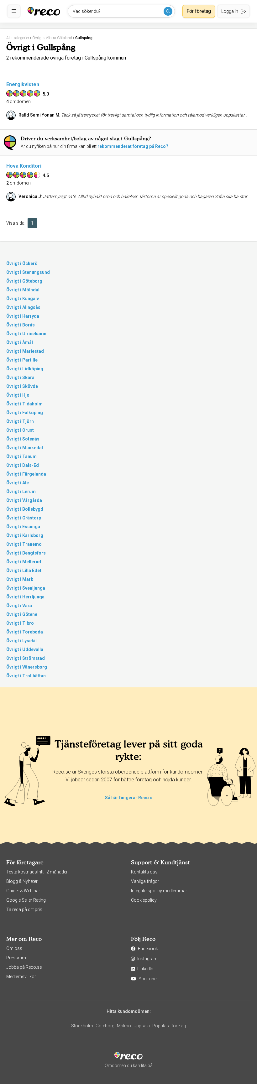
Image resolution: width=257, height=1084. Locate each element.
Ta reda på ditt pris (24, 909)
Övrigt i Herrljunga (25, 596)
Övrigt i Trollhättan (26, 675)
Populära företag (169, 1025)
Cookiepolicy (144, 900)
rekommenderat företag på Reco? (132, 146)
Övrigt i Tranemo (24, 544)
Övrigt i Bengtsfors (26, 552)
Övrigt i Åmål (19, 342)
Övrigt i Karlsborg (24, 535)
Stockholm (82, 1025)
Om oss (14, 948)
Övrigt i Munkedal (24, 447)
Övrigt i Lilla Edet (23, 570)
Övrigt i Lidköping (24, 368)
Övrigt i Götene (21, 614)
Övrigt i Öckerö (22, 263)
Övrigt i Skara (20, 377)
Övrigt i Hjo (17, 395)
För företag (198, 11)
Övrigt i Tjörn (20, 421)
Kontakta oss (144, 871)
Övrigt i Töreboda (24, 631)
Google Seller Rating (26, 900)
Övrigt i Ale (17, 482)
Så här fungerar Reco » (128, 797)
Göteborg (105, 1025)
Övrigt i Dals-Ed (22, 465)
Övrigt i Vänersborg (26, 667)
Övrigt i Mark (19, 579)
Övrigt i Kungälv (22, 298)
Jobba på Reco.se (24, 967)
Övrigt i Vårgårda (24, 500)
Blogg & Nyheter (22, 881)
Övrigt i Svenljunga (25, 588)
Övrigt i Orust (20, 430)
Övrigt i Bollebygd (24, 509)
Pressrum (16, 957)
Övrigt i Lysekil (21, 640)
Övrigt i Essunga (23, 526)
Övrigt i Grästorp (23, 517)
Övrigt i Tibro (20, 623)
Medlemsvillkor (21, 976)
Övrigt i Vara (19, 605)
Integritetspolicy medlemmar (159, 890)
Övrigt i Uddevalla (24, 649)
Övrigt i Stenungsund (28, 272)
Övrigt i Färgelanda (26, 474)
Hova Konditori (23, 166)
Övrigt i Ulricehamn (26, 333)
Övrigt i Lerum (21, 491)
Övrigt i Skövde (22, 386)
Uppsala (142, 1025)
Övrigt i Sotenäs (22, 438)
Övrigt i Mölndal (22, 289)
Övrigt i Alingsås (23, 307)
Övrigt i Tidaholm (24, 403)
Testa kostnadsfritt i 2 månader (37, 871)
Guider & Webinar (23, 890)
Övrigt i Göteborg (24, 281)
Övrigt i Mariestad (25, 351)
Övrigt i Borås (20, 324)
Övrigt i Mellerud (23, 561)
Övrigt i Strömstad (25, 658)
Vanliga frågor (145, 881)
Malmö (124, 1025)
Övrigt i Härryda (22, 316)
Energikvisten (22, 84)
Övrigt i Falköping (24, 412)
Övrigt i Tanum (21, 456)
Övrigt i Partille (22, 359)
